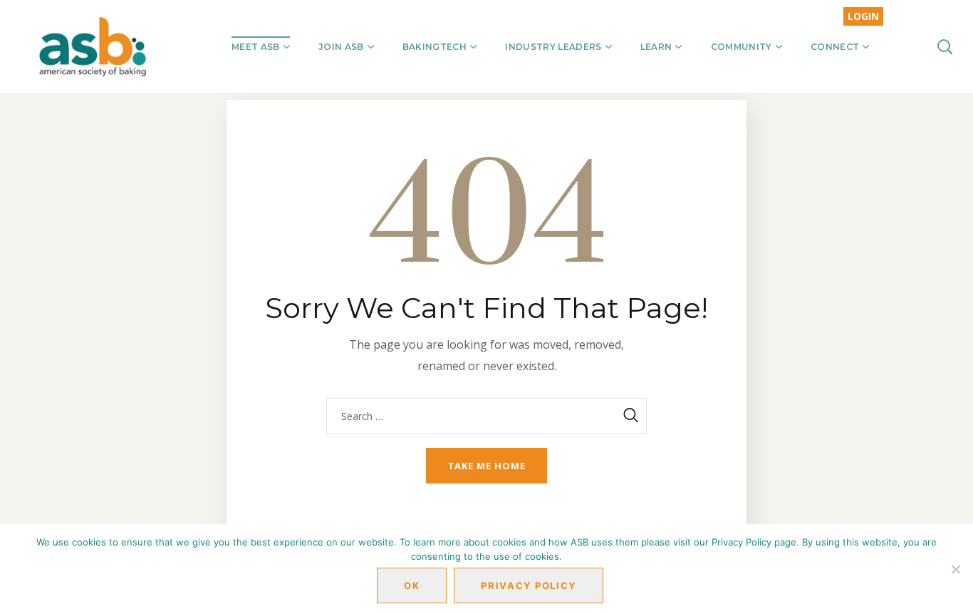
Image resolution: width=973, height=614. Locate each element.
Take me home (487, 465)
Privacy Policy (528, 585)
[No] (955, 569)
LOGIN (863, 16)
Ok (412, 585)
